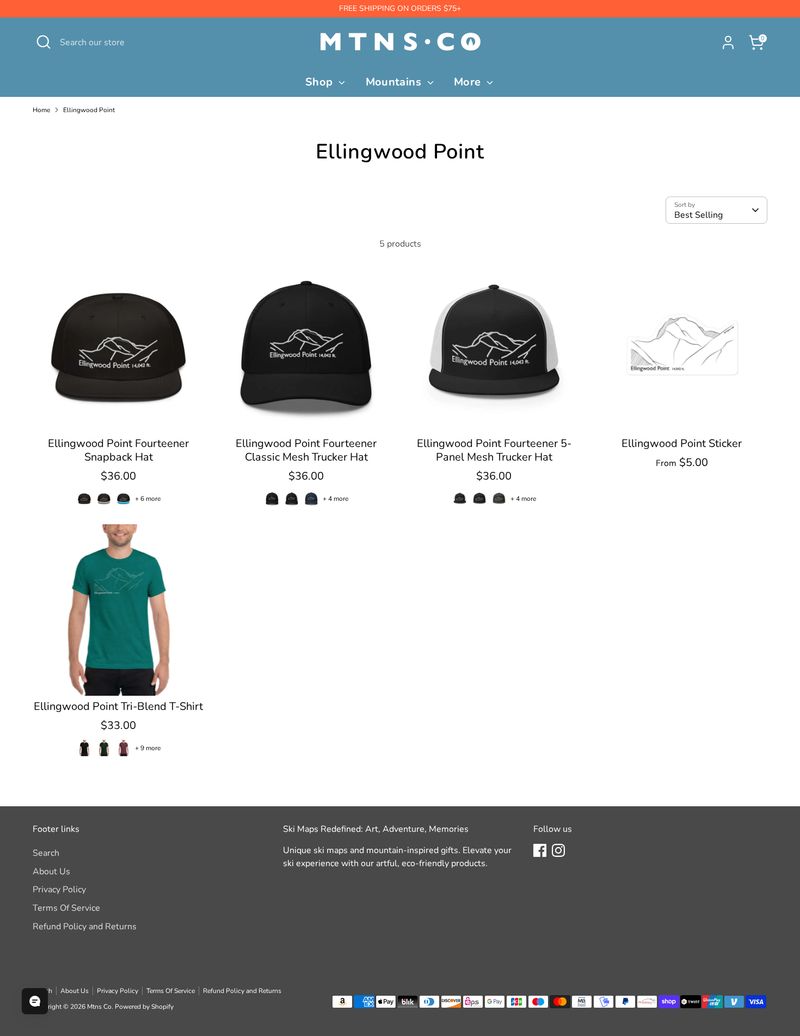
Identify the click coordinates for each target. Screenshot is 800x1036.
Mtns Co (99, 1006)
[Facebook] (539, 850)
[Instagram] (558, 850)
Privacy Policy (59, 890)
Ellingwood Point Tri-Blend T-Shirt (118, 706)
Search (46, 853)
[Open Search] (43, 42)
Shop (320, 82)
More (469, 82)
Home (41, 110)
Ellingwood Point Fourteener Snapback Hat (118, 450)
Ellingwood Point (89, 110)
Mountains (395, 82)
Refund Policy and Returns (85, 927)
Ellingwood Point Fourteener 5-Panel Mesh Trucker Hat (494, 450)
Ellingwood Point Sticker (681, 443)
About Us (51, 872)
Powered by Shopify (144, 1006)
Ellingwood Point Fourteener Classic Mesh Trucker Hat (306, 450)
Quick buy (119, 415)
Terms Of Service (66, 908)
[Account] (728, 42)
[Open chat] (35, 1001)
